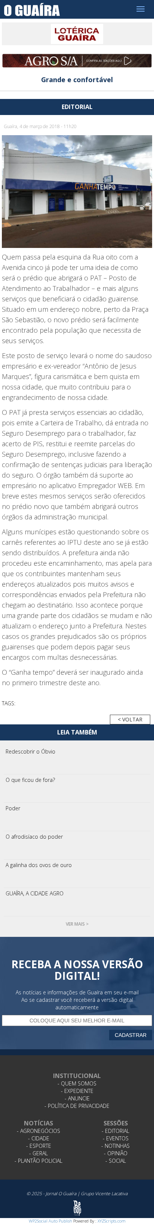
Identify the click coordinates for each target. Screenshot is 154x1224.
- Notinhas (115, 1145)
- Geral (38, 1153)
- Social (115, 1160)
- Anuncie (77, 1098)
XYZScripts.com (112, 1221)
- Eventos (116, 1138)
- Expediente (77, 1090)
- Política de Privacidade (77, 1105)
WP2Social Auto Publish (50, 1221)
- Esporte (38, 1145)
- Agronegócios (38, 1130)
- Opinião (115, 1153)
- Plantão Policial (38, 1160)
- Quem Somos (77, 1083)
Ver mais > (77, 924)
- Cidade (38, 1138)
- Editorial (115, 1130)
